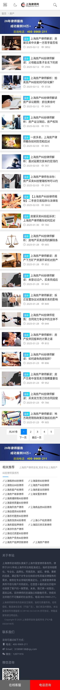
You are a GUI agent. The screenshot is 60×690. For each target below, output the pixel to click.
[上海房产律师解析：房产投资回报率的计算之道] (11, 340)
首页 (4, 13)
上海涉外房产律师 (14, 529)
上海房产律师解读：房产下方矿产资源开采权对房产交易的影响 (40, 260)
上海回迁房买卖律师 (41, 524)
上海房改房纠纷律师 (15, 520)
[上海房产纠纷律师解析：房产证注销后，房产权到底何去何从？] (11, 123)
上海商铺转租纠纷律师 (16, 498)
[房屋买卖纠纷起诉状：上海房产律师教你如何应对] (11, 222)
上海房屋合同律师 (39, 490)
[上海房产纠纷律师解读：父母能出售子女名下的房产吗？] (11, 64)
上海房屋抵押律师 (14, 524)
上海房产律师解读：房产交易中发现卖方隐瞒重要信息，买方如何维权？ (40, 378)
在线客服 (15, 685)
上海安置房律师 (38, 494)
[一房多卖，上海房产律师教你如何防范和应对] (11, 143)
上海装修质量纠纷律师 (16, 503)
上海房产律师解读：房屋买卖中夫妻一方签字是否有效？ (40, 42)
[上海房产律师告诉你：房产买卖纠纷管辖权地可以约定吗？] (11, 182)
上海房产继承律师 (14, 494)
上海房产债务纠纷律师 (16, 538)
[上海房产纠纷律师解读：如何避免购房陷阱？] (11, 360)
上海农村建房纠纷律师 (16, 516)
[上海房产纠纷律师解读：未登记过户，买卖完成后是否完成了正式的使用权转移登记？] (11, 281)
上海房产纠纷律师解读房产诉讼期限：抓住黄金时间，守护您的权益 (40, 102)
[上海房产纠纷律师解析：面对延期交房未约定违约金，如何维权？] (11, 162)
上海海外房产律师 (14, 507)
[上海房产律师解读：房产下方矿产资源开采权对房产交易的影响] (11, 261)
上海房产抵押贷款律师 (16, 542)
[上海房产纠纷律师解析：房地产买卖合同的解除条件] (11, 241)
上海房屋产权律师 (14, 490)
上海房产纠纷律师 (39, 485)
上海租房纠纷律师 (14, 481)
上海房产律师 (42, 542)
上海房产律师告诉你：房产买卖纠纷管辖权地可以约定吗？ (40, 181)
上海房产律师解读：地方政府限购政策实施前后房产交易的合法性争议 (40, 418)
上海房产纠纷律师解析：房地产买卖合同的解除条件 (40, 240)
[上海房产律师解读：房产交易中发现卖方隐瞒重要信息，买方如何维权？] (11, 380)
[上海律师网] (30, 6)
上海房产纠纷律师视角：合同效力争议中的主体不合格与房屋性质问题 (40, 319)
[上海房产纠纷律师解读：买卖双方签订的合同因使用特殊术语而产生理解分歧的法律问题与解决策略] (11, 399)
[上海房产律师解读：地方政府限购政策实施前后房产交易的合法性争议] (11, 419)
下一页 (23, 437)
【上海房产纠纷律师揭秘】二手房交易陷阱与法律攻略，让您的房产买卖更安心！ (40, 200)
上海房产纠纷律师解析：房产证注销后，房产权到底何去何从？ (40, 121)
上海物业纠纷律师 (14, 485)
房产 (12, 13)
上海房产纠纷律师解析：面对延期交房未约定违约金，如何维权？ (40, 161)
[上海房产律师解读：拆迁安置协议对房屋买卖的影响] (11, 301)
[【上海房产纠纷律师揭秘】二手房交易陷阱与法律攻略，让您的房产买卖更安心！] (11, 202)
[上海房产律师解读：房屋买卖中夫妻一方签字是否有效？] (11, 44)
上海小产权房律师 (42, 520)
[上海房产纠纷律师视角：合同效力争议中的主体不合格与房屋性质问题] (11, 320)
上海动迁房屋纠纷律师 (16, 533)
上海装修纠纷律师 (39, 481)
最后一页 (36, 437)
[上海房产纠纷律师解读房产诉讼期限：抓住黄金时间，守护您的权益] (11, 103)
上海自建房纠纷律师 (15, 511)
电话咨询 (45, 685)
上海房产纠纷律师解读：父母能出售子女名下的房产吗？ (40, 62)
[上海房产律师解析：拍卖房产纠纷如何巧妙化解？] (11, 83)
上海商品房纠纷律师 (41, 507)
